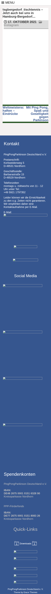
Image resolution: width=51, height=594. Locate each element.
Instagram (11, 25)
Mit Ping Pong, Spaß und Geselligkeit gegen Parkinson (37, 114)
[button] (10, 2)
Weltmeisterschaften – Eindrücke (13, 111)
